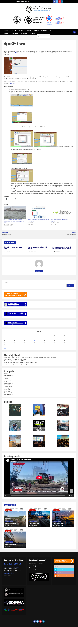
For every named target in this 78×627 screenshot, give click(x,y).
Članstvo (43, 30)
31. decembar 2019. (58, 525)
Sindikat (6, 389)
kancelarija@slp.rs (8, 572)
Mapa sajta (24, 33)
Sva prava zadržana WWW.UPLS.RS (35, 625)
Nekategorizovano (8, 394)
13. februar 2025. (32, 251)
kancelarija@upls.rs (9, 573)
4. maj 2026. (7, 251)
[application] (39, 477)
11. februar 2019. (9, 546)
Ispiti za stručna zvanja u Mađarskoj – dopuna (38, 248)
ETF (5, 378)
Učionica (6, 33)
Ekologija (6, 376)
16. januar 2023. (9, 525)
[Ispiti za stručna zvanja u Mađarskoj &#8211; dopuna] (62, 212)
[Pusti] (6, 496)
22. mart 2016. (10, 47)
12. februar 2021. (34, 525)
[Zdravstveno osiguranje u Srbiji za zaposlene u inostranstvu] (39, 212)
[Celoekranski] (72, 496)
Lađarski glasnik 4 (34, 523)
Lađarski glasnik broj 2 (11, 544)
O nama (36, 30)
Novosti (6, 384)
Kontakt (14, 30)
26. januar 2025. (56, 251)
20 (34, 340)
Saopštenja (6, 388)
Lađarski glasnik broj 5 (11, 523)
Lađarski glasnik (8, 383)
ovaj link (15, 52)
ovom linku (12, 83)
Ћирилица (32, 33)
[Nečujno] (69, 496)
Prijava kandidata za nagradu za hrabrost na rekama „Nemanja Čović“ (21, 362)
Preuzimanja (15, 33)
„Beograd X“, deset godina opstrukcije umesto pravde (17, 364)
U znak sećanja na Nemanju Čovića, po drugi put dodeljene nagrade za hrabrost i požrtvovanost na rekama (30, 357)
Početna (6, 30)
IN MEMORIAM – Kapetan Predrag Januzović (15, 359)
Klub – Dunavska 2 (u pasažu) (11, 567)
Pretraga (6, 282)
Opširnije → (39, 271)
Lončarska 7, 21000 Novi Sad (13, 564)
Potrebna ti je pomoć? (25, 30)
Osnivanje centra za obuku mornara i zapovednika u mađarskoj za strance (61, 248)
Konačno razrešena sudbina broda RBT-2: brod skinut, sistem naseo (20, 360)
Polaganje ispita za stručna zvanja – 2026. (13, 248)
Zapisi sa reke (7, 392)
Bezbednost (7, 375)
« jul (5, 348)
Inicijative (6, 380)
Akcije (5, 373)
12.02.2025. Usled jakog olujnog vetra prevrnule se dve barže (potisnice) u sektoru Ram (15, 221)
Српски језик (42, 36)
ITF (5, 381)
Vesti (51, 30)
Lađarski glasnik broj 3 (59, 523)
